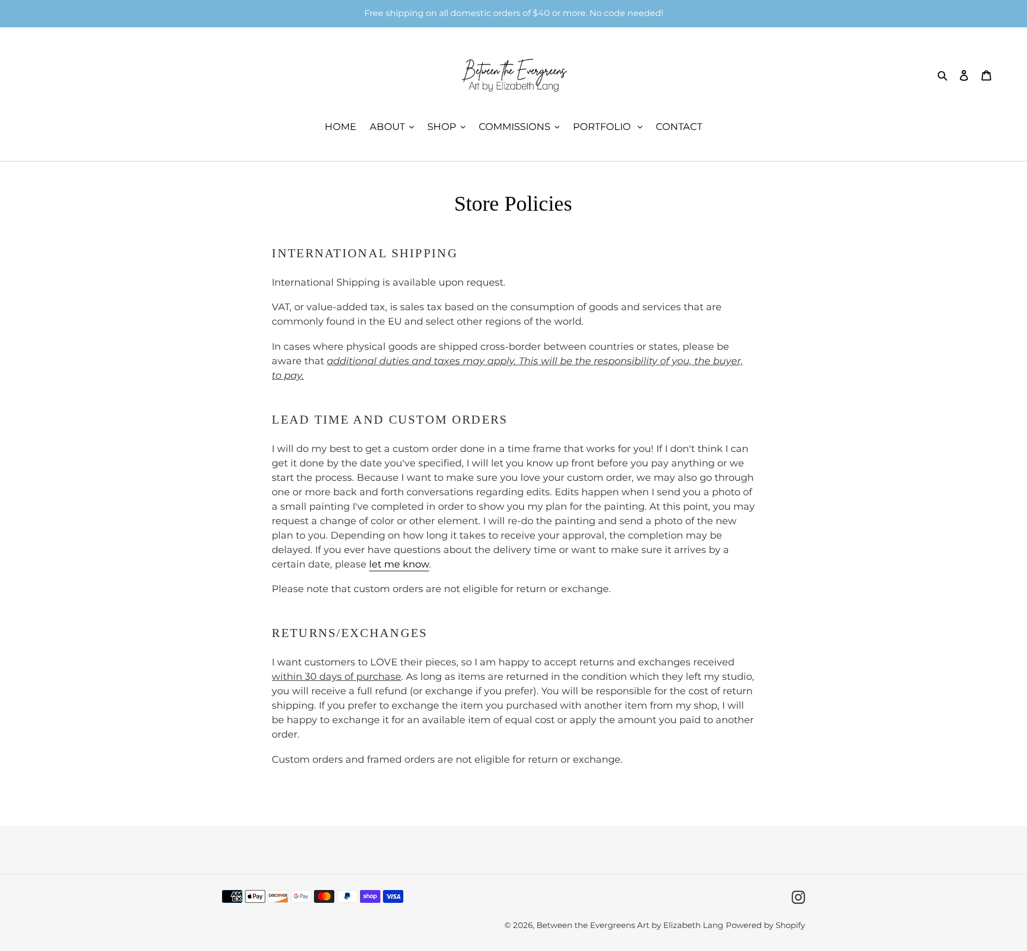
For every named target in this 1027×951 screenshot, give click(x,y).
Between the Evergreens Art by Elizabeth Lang (630, 925)
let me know (399, 564)
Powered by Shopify (765, 925)
